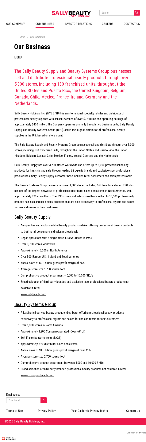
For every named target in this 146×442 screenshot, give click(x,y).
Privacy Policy (47, 411)
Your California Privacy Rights (89, 411)
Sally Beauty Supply (32, 217)
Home (21, 37)
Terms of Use (14, 411)
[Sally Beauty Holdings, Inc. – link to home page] (73, 14)
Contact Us (133, 411)
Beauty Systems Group (35, 304)
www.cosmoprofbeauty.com (37, 375)
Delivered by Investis (133, 432)
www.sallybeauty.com (33, 294)
